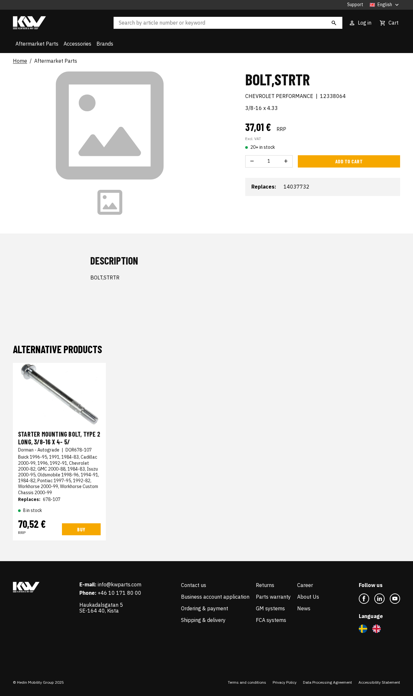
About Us (308, 596)
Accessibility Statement (379, 682)
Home (20, 61)
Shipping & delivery (203, 620)
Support (355, 4)
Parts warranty (273, 596)
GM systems (270, 608)
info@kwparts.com (119, 584)
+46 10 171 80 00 (119, 593)
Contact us (193, 585)
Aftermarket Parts (36, 43)
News (303, 608)
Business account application (215, 596)
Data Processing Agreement (327, 682)
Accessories (77, 43)
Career (305, 585)
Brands (104, 43)
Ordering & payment (204, 608)
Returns (265, 585)
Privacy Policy (285, 682)
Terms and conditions (247, 682)
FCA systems (271, 620)
